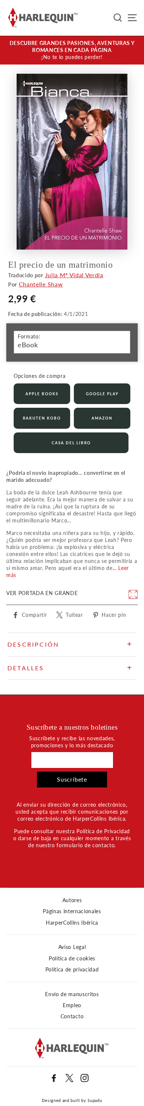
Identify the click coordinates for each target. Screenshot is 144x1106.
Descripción (33, 644)
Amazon (102, 418)
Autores (72, 900)
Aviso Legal (72, 947)
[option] (72, 50)
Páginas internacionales (72, 911)
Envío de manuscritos (72, 994)
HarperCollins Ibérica (72, 923)
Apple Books (41, 394)
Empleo (72, 1005)
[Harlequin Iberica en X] (69, 1078)
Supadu (95, 1100)
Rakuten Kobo (42, 418)
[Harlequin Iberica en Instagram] (84, 1078)
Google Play (102, 394)
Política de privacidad (72, 970)
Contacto (72, 1016)
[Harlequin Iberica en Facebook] (54, 1078)
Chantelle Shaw (41, 284)
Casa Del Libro (71, 443)
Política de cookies (72, 958)
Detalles (25, 667)
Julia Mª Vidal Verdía (74, 274)
